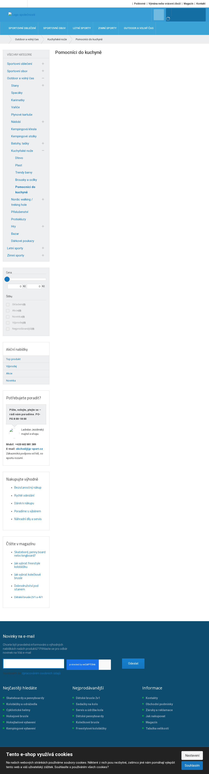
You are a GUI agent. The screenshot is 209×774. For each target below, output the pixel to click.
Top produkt (13, 359)
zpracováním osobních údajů (41, 673)
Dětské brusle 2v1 (88, 698)
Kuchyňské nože (22, 151)
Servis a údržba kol (89, 710)
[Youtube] (23, 3)
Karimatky (17, 100)
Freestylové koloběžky (91, 728)
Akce (15, 310)
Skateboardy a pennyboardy (25, 698)
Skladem (17, 304)
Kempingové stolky (24, 136)
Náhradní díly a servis (28, 519)
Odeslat (133, 663)
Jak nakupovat (155, 716)
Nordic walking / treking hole (22, 202)
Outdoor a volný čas (20, 78)
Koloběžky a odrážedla (21, 704)
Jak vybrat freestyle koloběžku (27, 565)
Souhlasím (192, 765)
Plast (18, 165)
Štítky (9, 296)
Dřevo (19, 158)
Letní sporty (15, 248)
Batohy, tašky (20, 143)
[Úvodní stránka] (21, 15)
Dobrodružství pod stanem (26, 587)
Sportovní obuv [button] (54, 28)
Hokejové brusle (17, 716)
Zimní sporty (15, 255)
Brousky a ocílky (26, 180)
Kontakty (152, 698)
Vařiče (15, 107)
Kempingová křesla (24, 129)
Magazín (188, 3)
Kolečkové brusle (87, 722)
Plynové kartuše (21, 114)
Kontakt (200, 3)
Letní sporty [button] (81, 28)
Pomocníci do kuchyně (25, 189)
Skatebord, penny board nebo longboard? (30, 554)
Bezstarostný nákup (27, 487)
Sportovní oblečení (19, 64)
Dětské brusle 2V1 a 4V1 (28, 597)
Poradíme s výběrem (27, 511)
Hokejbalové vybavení (21, 722)
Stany (15, 85)
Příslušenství (19, 212)
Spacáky (16, 93)
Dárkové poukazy (22, 241)
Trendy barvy (23, 172)
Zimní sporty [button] (107, 28)
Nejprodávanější (21, 328)
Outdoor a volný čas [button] (138, 28)
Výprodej (17, 322)
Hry (13, 226)
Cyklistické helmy (18, 710)
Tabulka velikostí (157, 728)
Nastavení (192, 755)
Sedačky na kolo (87, 704)
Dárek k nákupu (24, 503)
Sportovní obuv (17, 71)
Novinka (17, 316)
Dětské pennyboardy (90, 716)
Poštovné (140, 3)
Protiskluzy (18, 219)
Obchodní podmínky (159, 704)
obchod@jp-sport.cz (29, 448)
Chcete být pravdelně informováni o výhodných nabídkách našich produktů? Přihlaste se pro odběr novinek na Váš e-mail (35, 644)
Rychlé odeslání (24, 495)
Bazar (15, 234)
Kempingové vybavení (21, 728)
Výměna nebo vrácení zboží (165, 3)
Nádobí (16, 122)
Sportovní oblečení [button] (22, 28)
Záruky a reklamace (159, 710)
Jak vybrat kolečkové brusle (27, 576)
